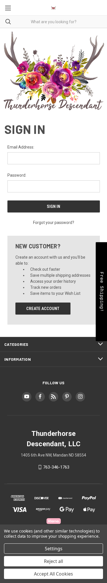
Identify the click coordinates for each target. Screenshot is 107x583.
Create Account (42, 308)
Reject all (53, 561)
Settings (53, 548)
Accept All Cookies (53, 574)
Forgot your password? (53, 222)
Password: (16, 175)
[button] (101, 291)
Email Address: (20, 147)
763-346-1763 (56, 467)
